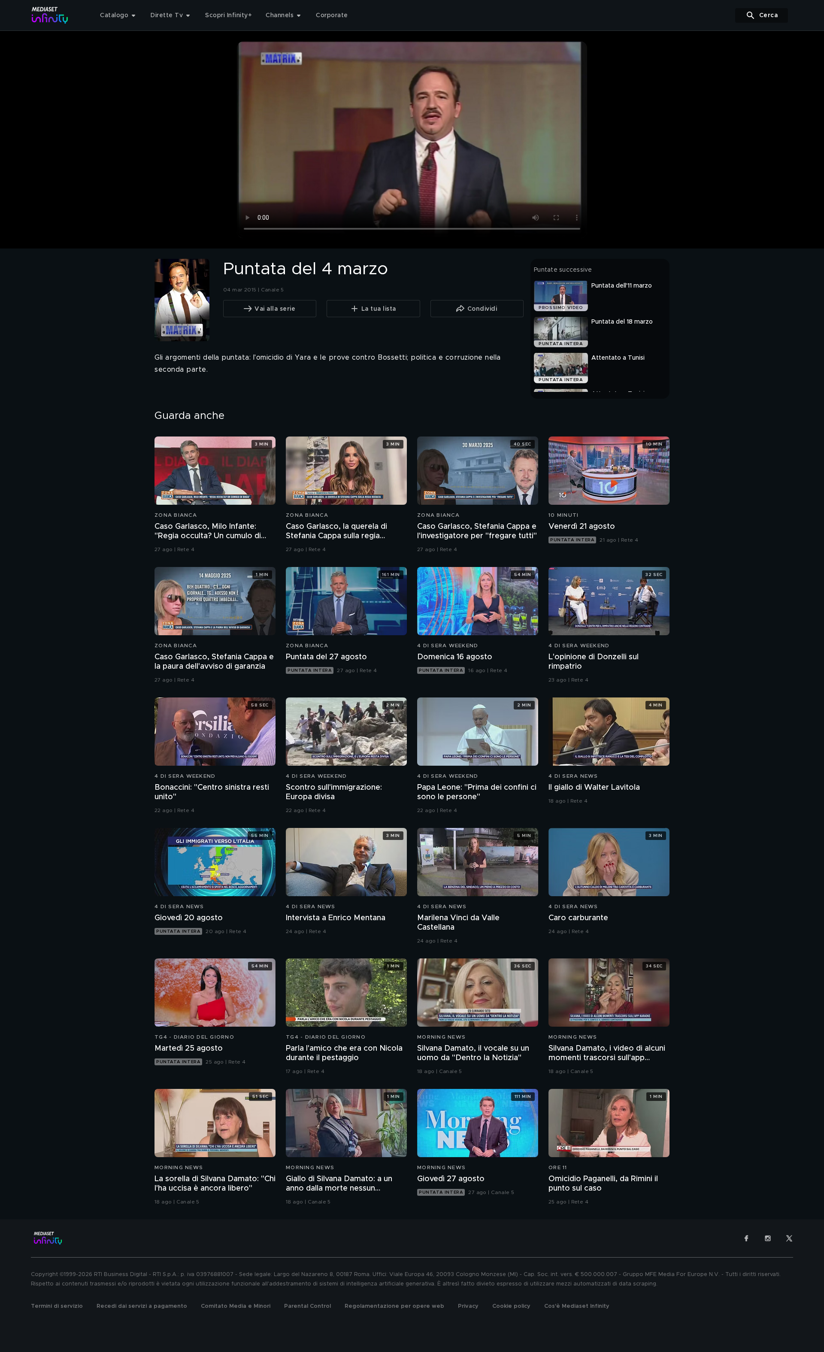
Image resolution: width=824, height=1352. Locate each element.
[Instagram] (768, 1238)
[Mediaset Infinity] (50, 15)
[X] (789, 1238)
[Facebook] (746, 1238)
